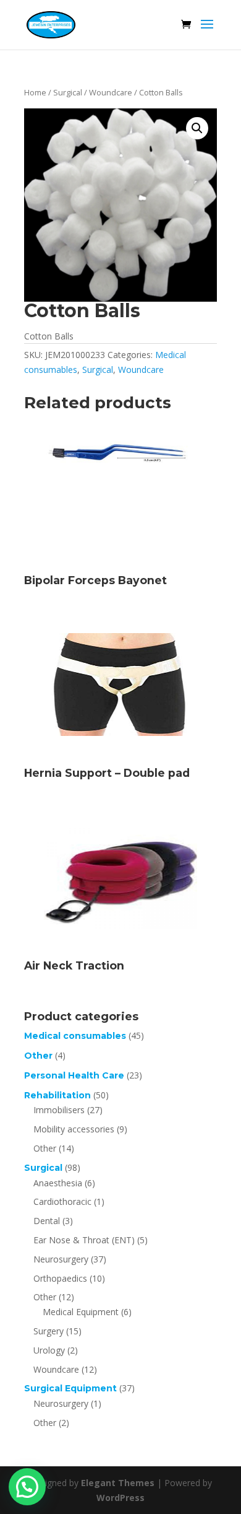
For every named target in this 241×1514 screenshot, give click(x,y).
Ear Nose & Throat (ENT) (84, 1240)
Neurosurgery (60, 1259)
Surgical (67, 92)
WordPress (120, 1497)
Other (38, 1055)
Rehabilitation (57, 1095)
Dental (46, 1221)
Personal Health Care (74, 1075)
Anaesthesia (57, 1183)
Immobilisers (59, 1110)
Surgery (48, 1331)
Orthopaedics (60, 1278)
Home (35, 92)
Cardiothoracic (62, 1201)
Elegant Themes (117, 1483)
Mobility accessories (73, 1129)
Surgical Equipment (70, 1388)
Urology (49, 1350)
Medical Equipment (81, 1312)
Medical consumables (75, 1035)
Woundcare (110, 92)
